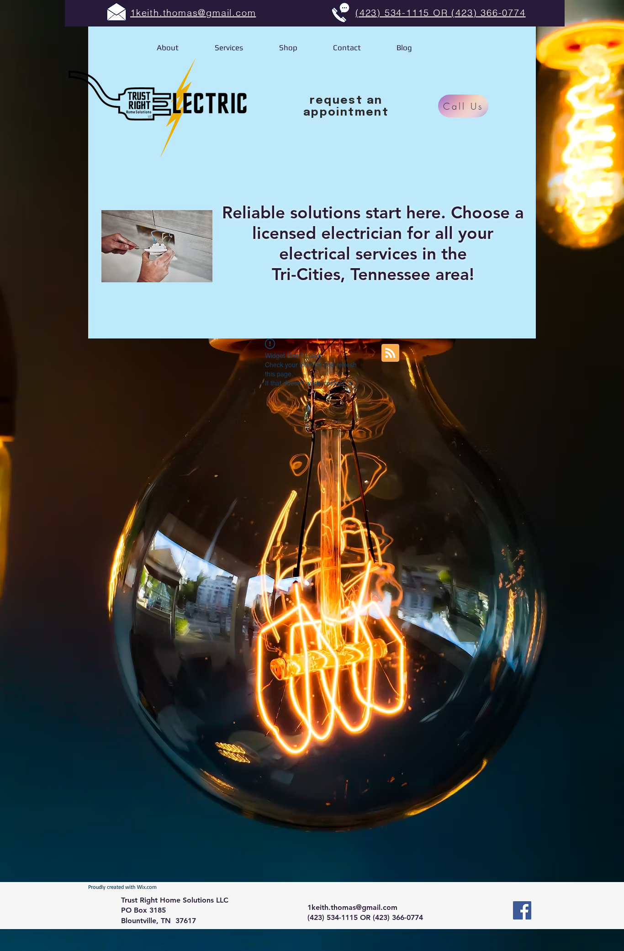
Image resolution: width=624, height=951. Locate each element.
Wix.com (147, 886)
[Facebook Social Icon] (522, 910)
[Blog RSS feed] (390, 353)
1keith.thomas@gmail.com (352, 907)
